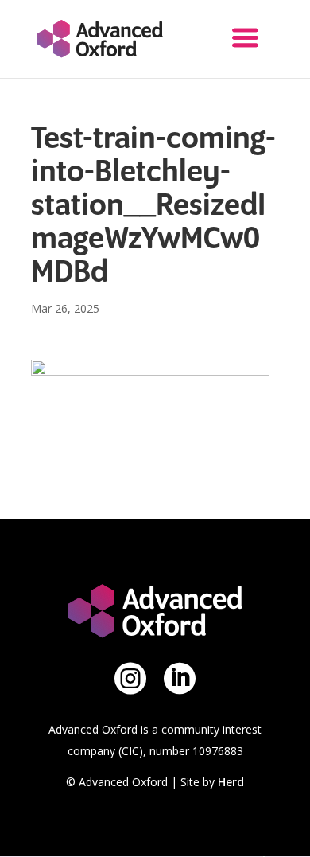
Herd (231, 781)
